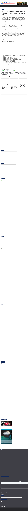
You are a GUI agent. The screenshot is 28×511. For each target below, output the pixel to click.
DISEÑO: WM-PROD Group (13, 508)
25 (11, 490)
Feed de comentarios (4, 504)
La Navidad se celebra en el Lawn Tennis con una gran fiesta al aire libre (20, 73)
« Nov (2, 494)
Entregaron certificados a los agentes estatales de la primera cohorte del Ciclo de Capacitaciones (7, 73)
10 (6, 487)
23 (1, 490)
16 (1, 489)
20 (21, 489)
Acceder (2, 501)
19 (16, 489)
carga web (8, 16)
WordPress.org (3, 506)
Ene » (3, 494)
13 (21, 487)
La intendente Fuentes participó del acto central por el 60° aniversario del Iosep (5, 86)
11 (11, 487)
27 (21, 490)
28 (26, 490)
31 (6, 492)
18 (11, 489)
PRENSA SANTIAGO (7, 508)
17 (6, 489)
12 (16, 487)
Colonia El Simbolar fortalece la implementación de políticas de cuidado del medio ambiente (14, 86)
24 (6, 490)
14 (26, 487)
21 (26, 489)
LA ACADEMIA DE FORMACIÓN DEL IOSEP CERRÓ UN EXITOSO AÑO (23, 85)
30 (1, 492)
